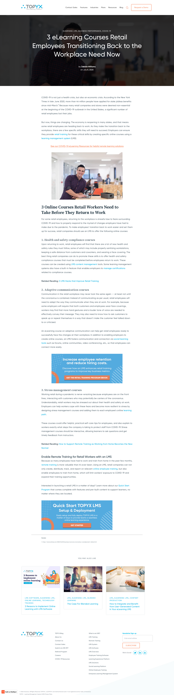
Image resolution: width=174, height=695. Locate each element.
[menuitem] (127, 7)
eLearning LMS (70, 31)
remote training (49, 464)
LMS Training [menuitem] (93, 637)
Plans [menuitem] (103, 7)
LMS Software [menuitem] (93, 648)
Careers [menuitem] (58, 655)
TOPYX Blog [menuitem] (59, 633)
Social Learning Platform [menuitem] (97, 666)
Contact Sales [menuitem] (71, 7)
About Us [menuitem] (58, 637)
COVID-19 (106, 31)
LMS (69, 598)
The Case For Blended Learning (82, 604)
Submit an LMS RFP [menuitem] (61, 648)
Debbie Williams (88, 67)
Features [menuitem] (83, 7)
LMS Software (32, 598)
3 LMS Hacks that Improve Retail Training (79, 281)
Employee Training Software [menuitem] (99, 655)
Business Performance (89, 31)
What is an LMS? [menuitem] (94, 633)
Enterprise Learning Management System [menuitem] (103, 674)
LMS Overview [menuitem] (94, 652)
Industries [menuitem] (94, 7)
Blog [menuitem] (121, 7)
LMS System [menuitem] (93, 644)
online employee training (105, 469)
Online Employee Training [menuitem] (98, 670)
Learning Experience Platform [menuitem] (99, 659)
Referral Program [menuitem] (61, 652)
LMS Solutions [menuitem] (93, 663)
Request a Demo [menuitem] (141, 7)
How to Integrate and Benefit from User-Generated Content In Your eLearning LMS (125, 607)
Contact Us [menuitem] (59, 641)
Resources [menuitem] (112, 7)
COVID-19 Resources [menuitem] (62, 659)
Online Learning (33, 600)
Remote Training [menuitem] (94, 641)
